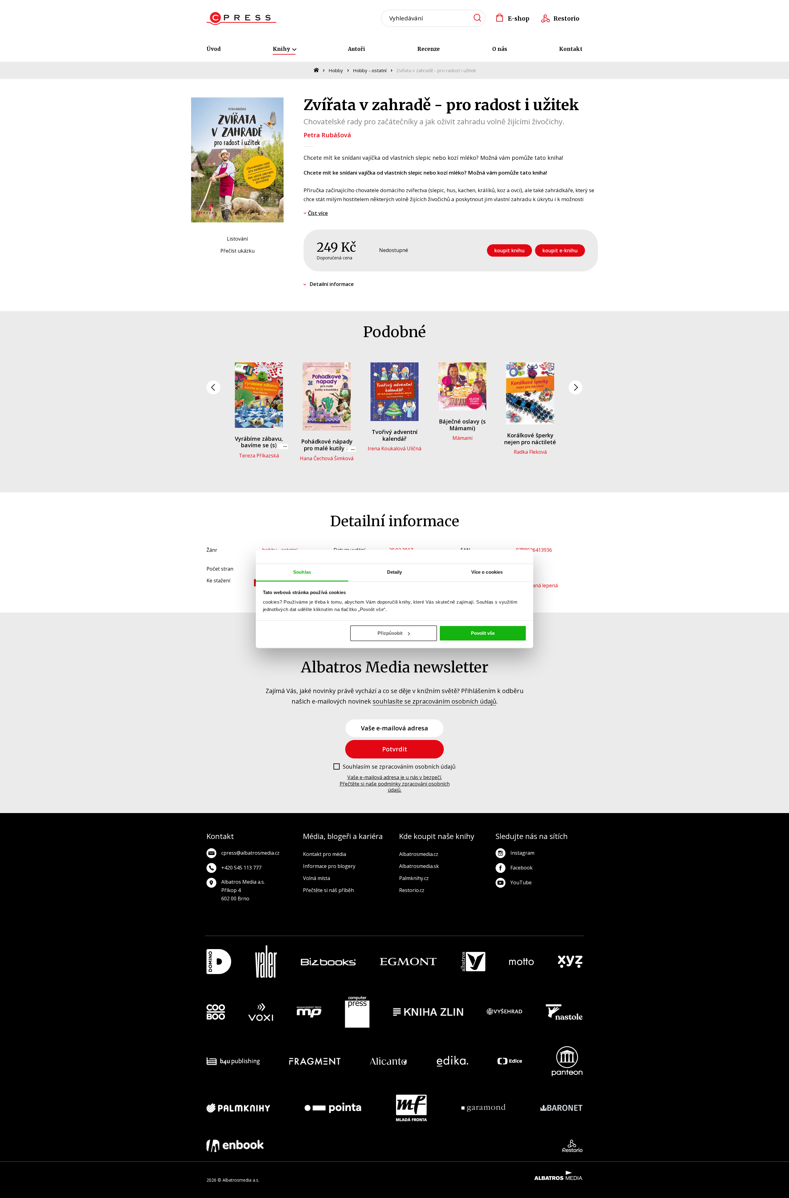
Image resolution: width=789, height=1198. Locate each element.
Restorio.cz (411, 890)
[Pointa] (332, 1107)
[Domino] (218, 961)
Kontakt (571, 49)
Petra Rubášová (327, 135)
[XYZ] (570, 961)
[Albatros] (473, 961)
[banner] (241, 18)
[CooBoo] (215, 1012)
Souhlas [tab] (302, 572)
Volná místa (316, 878)
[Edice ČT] (509, 1061)
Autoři (356, 49)
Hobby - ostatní (369, 70)
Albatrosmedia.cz (418, 854)
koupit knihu (509, 250)
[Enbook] (235, 1145)
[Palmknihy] (238, 1107)
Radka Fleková (530, 451)
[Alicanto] (388, 1061)
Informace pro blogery (329, 866)
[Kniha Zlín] (428, 1012)
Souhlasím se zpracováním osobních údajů (399, 766)
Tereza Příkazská (259, 455)
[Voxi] (260, 1012)
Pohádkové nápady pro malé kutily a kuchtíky (327, 448)
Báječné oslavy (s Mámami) (462, 425)
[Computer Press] (357, 1012)
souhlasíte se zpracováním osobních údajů (434, 701)
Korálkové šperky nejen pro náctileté (530, 439)
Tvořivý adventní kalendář (395, 435)
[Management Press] (309, 1012)
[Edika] (452, 1061)
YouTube (521, 882)
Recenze (428, 49)
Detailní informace (332, 284)
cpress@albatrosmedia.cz (250, 852)
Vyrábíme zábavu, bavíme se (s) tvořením (259, 445)
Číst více (318, 213)
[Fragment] (315, 1061)
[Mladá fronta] (411, 1107)
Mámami (462, 438)
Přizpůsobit (390, 633)
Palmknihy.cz (414, 878)
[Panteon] (567, 1061)
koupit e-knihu (560, 250)
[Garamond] (483, 1107)
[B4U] (233, 1061)
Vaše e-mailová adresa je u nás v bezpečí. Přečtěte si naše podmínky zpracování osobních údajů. (395, 784)
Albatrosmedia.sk (419, 866)
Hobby (336, 70)
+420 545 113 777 (241, 867)
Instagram (522, 852)
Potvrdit (394, 749)
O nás (499, 49)
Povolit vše (483, 633)
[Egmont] (408, 961)
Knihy (282, 49)
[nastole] (564, 1012)
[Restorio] (572, 1145)
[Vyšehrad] (504, 1012)
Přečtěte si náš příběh (328, 890)
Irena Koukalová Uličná (394, 448)
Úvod (213, 49)
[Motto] (521, 961)
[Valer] (266, 961)
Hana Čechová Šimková (327, 458)
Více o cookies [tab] (487, 572)
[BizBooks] (328, 961)
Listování (237, 238)
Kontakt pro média (324, 854)
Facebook (521, 867)
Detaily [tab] (394, 572)
